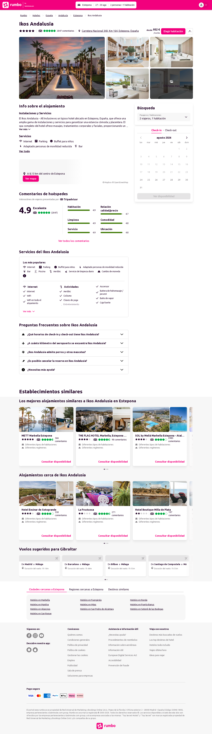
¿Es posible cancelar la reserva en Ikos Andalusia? (57, 360)
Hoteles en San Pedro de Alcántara (97, 609)
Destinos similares (118, 589)
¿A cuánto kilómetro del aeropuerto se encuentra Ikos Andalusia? (66, 343)
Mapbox (108, 182)
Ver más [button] (27, 311)
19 (156, 172)
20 (164, 172)
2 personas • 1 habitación (122, 5)
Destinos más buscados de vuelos (165, 635)
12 (156, 164)
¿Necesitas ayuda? (117, 635)
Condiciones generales (79, 640)
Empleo (71, 660)
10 (141, 164)
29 (179, 180)
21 (171, 172)
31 (141, 187)
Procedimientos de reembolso (122, 640)
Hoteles (36, 15)
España (49, 15)
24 (141, 180)
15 (179, 164)
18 (148, 172)
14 (171, 164)
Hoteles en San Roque (41, 613)
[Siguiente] (186, 137)
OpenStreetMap (121, 182)
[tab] (47, 589)
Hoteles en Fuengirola (90, 600)
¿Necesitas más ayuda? (41, 369)
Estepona (87, 5)
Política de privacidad (78, 645)
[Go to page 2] (106, 579)
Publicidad (72, 665)
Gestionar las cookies (78, 655)
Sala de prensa (75, 670)
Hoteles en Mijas (88, 604)
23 (186, 172)
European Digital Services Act (122, 655)
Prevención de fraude (118, 665)
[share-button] (189, 31)
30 (186, 180)
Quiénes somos (75, 635)
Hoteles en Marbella (40, 600)
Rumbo (23, 15)
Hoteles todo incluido (159, 645)
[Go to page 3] (107, 469)
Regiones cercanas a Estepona (86, 589)
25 (148, 180)
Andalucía (63, 15)
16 (186, 164)
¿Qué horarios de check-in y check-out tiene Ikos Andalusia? (63, 334)
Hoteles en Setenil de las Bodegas (146, 609)
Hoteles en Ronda (138, 600)
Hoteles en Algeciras (40, 609)
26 (156, 180)
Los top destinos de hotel (161, 640)
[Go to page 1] (104, 469)
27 (164, 180)
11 (148, 164)
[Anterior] (141, 137)
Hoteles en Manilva (39, 604)
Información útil (115, 650)
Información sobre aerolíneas (122, 645)
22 (179, 172)
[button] (62, 68)
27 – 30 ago (100, 5)
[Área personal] (203, 5)
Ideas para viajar (157, 655)
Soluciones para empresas (80, 675)
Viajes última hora (157, 650)
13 (164, 164)
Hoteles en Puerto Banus (142, 604)
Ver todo (24, 151)
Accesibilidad (114, 660)
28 (171, 180)
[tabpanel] (106, 607)
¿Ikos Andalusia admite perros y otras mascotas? (56, 352)
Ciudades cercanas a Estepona (46, 589)
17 (141, 172)
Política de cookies (76, 650)
